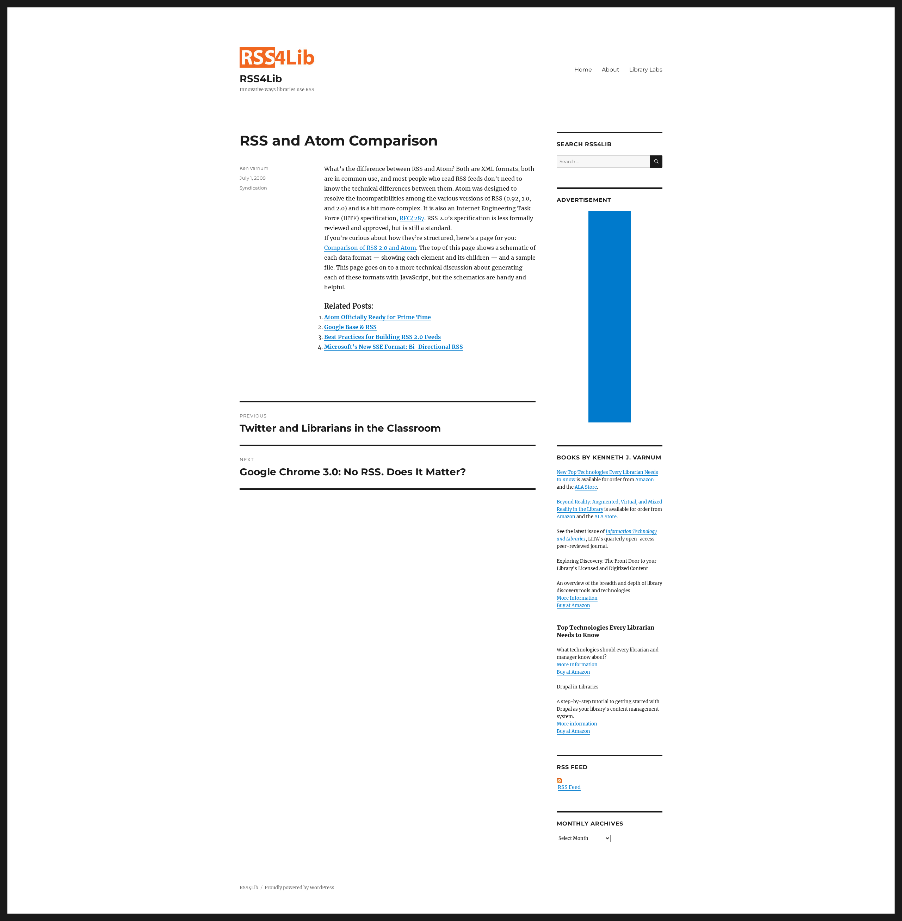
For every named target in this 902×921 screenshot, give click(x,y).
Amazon (644, 480)
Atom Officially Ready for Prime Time (377, 317)
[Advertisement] (610, 317)
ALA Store (586, 487)
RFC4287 (412, 218)
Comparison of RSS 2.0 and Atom (370, 247)
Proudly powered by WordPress (299, 888)
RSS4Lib (261, 79)
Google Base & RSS (350, 326)
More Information (577, 598)
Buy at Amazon (573, 605)
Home (583, 69)
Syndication (253, 188)
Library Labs (645, 69)
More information (577, 724)
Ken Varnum (254, 168)
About (610, 69)
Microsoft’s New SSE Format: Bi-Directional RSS (393, 346)
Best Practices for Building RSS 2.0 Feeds (382, 336)
